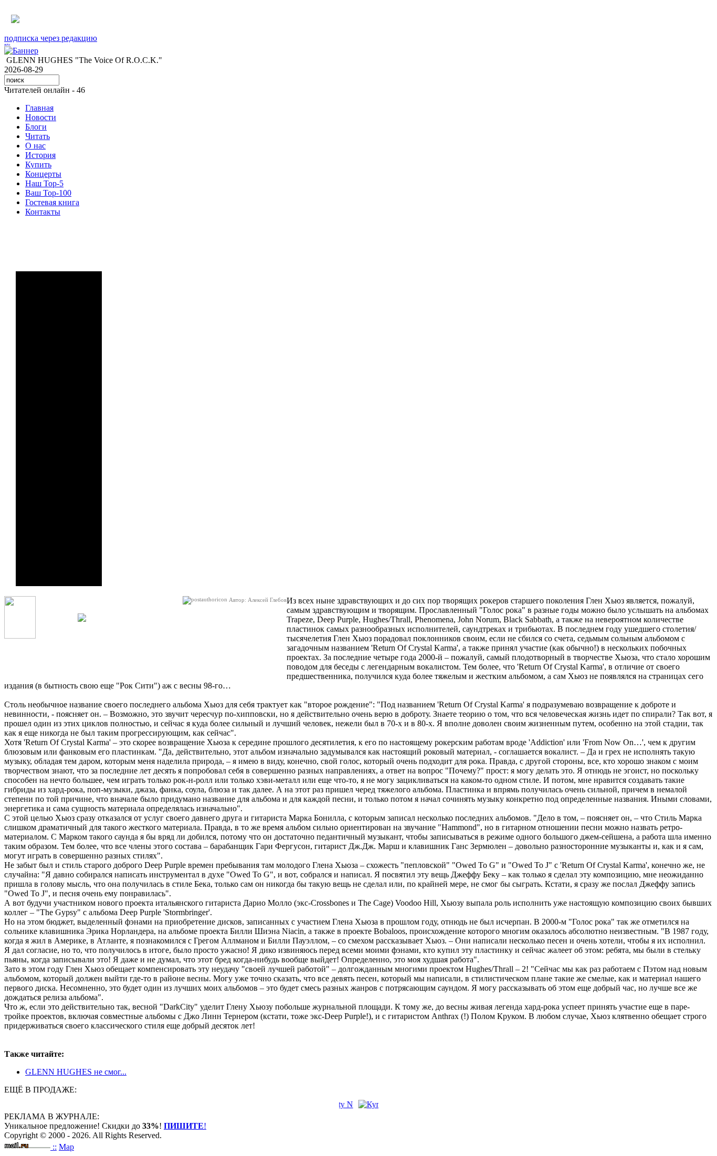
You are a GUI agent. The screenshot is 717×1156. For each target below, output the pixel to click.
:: (54, 1146)
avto (7, 44)
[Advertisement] (59, 428)
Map (66, 1146)
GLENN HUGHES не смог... (75, 1071)
